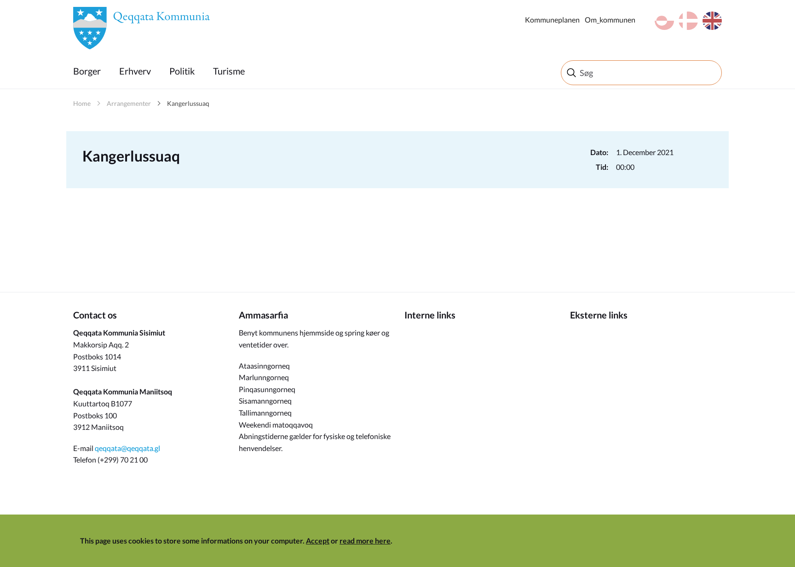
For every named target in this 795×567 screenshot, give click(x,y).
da (688, 21)
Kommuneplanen (552, 19)
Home (82, 103)
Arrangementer (129, 103)
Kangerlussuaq (188, 103)
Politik (182, 70)
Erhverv (135, 70)
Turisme (229, 70)
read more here (365, 540)
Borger (87, 70)
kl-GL (664, 21)
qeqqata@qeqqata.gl (127, 448)
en (712, 21)
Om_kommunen (610, 19)
